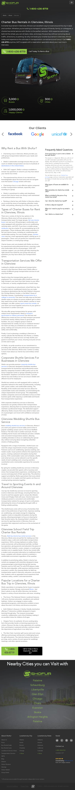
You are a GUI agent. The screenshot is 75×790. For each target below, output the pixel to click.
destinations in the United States (12, 166)
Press (3, 742)
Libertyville (37, 689)
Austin (21, 742)
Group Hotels (5, 772)
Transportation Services (8, 753)
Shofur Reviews (6, 764)
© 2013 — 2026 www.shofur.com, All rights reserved (53, 786)
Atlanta (21, 740)
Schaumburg (37, 685)
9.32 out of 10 (69, 760)
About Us (4, 740)
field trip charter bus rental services (19, 536)
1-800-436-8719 (38, 8)
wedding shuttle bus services (15, 425)
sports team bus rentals (28, 303)
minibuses (4, 228)
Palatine (37, 680)
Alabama (40, 740)
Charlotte (22, 748)
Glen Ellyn (37, 694)
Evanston (37, 708)
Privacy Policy (25, 786)
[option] (16, 133)
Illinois (31, 589)
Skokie (37, 712)
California (40, 748)
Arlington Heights (37, 717)
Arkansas (40, 745)
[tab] (59, 154)
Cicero (37, 703)
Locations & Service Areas (9, 750)
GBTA (3, 756)
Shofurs (3, 761)
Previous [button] (3, 132)
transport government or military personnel (17, 314)
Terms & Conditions (12, 786)
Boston (21, 745)
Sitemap (3, 767)
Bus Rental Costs (6, 748)
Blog (2, 759)
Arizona (40, 742)
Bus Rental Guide (6, 745)
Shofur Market (5, 770)
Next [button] (71, 132)
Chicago (15, 181)
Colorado (40, 750)
